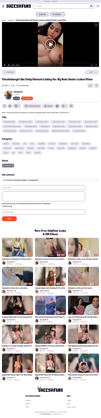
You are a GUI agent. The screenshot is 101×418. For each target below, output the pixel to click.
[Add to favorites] (4, 106)
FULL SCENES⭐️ (57, 14)
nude (20, 152)
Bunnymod (18, 91)
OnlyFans (37, 152)
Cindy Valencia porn (79, 131)
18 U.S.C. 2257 (71, 407)
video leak (92, 148)
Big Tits (51, 148)
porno (32, 143)
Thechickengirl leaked (25, 122)
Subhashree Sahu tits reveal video (14, 288)
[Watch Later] (9, 106)
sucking (10, 20)
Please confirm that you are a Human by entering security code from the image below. (26, 203)
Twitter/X (54, 1)
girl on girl (52, 143)
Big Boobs (41, 143)
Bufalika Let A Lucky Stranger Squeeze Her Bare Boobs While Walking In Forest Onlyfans (17, 346)
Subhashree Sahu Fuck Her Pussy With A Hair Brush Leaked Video (50, 259)
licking (5, 152)
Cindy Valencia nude (25, 131)
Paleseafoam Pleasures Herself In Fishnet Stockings (83, 375)
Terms (69, 400)
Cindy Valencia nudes (42, 131)
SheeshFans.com (47, 414)
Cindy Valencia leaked (75, 126)
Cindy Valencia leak (59, 126)
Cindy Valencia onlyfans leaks (61, 131)
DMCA (68, 404)
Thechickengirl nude (74, 122)
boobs (28, 152)
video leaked (63, 143)
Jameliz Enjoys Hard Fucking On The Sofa (50, 288)
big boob (82, 148)
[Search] (91, 6)
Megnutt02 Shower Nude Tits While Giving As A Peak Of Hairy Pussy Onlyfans (17, 375)
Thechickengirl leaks (42, 122)
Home (4, 20)
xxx (25, 143)
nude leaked (86, 143)
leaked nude (72, 148)
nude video (41, 148)
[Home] (18, 6)
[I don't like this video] (96, 85)
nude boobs (74, 143)
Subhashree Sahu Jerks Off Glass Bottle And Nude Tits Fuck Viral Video (83, 259)
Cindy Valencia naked (9, 131)
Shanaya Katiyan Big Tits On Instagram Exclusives (17, 317)
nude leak (30, 148)
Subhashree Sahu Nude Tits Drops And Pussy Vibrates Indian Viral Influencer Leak (17, 259)
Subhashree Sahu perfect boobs (80, 288)
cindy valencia (45, 126)
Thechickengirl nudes (91, 122)
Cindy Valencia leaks (91, 126)
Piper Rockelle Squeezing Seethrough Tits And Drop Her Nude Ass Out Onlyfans (50, 317)
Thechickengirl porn (30, 126)
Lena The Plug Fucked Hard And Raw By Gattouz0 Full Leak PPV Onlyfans (83, 317)
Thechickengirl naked (58, 122)
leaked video (7, 148)
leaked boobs (19, 148)
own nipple (16, 143)
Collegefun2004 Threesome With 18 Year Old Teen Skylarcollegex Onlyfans (50, 346)
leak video (61, 148)
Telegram (46, 1)
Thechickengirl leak (9, 122)
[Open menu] (98, 6)
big (13, 152)
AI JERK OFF (42, 14)
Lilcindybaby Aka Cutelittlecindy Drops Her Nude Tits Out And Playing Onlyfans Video (83, 346)
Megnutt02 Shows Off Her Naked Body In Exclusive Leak (50, 375)
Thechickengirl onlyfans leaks (12, 126)
